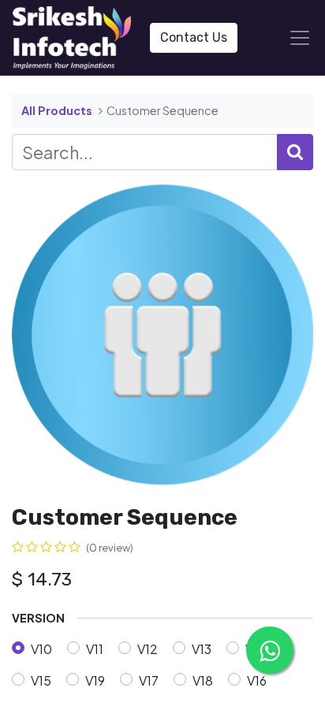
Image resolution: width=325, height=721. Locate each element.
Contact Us (193, 37)
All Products (56, 110)
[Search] (295, 152)
